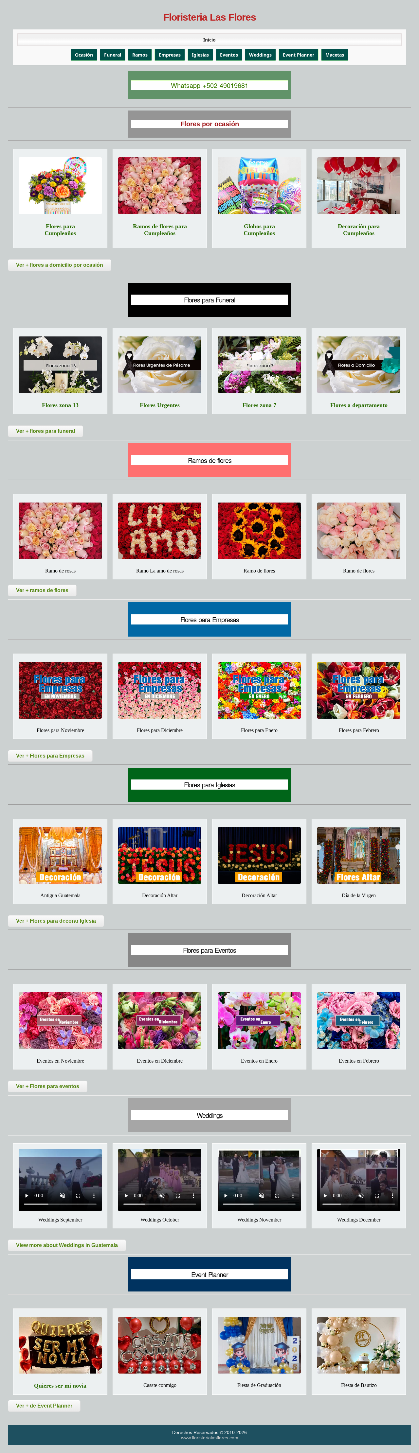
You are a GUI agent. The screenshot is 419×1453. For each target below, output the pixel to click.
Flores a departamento (359, 405)
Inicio (209, 40)
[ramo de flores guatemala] (358, 531)
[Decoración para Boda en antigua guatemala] (60, 855)
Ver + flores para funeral (45, 431)
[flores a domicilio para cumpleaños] (60, 185)
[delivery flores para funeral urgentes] (159, 364)
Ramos (140, 55)
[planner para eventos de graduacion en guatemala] (259, 1345)
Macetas (334, 55)
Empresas (170, 55)
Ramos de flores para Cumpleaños (160, 229)
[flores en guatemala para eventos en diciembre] (159, 1020)
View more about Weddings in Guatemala (67, 1245)
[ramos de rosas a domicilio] (60, 531)
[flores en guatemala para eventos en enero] (259, 1020)
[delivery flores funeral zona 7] (259, 364)
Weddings (260, 55)
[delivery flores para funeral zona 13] (60, 364)
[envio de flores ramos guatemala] (259, 531)
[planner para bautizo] (358, 1345)
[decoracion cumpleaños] (358, 185)
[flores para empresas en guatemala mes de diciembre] (159, 690)
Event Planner (298, 55)
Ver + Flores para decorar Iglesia (56, 921)
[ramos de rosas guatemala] (159, 531)
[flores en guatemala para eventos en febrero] (358, 1020)
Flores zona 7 (259, 405)
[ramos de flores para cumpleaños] (159, 185)
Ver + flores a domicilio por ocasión (59, 265)
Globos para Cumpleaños (259, 229)
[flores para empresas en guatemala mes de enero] (259, 690)
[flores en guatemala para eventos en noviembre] (60, 1020)
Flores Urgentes (160, 405)
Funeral (112, 55)
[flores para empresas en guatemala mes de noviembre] (60, 690)
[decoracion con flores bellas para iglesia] (159, 855)
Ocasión (84, 55)
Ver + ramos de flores (42, 590)
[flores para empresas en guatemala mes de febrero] (358, 690)
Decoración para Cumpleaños (359, 229)
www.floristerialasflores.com (209, 1437)
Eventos (229, 55)
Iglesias (200, 55)
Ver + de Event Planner (44, 1406)
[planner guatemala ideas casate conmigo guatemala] (159, 1345)
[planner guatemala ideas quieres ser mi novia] (60, 1345)
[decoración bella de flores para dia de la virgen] (358, 855)
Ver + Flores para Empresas (50, 756)
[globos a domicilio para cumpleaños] (259, 185)
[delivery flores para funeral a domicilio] (358, 364)
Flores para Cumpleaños (60, 229)
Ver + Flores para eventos (47, 1086)
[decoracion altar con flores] (259, 855)
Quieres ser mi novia (60, 1385)
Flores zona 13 (60, 405)
